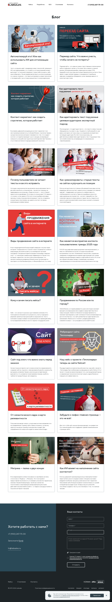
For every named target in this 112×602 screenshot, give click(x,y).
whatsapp (86, 588)
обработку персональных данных (70, 595)
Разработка (41, 4)
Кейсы (31, 4)
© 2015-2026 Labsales (15, 588)
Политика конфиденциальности (45, 588)
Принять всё (97, 595)
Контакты (70, 4)
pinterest (101, 588)
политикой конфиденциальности (61, 597)
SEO (50, 4)
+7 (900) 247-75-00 (95, 5)
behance (94, 588)
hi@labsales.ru (14, 548)
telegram (78, 588)
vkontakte (71, 588)
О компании (59, 4)
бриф (21, 541)
